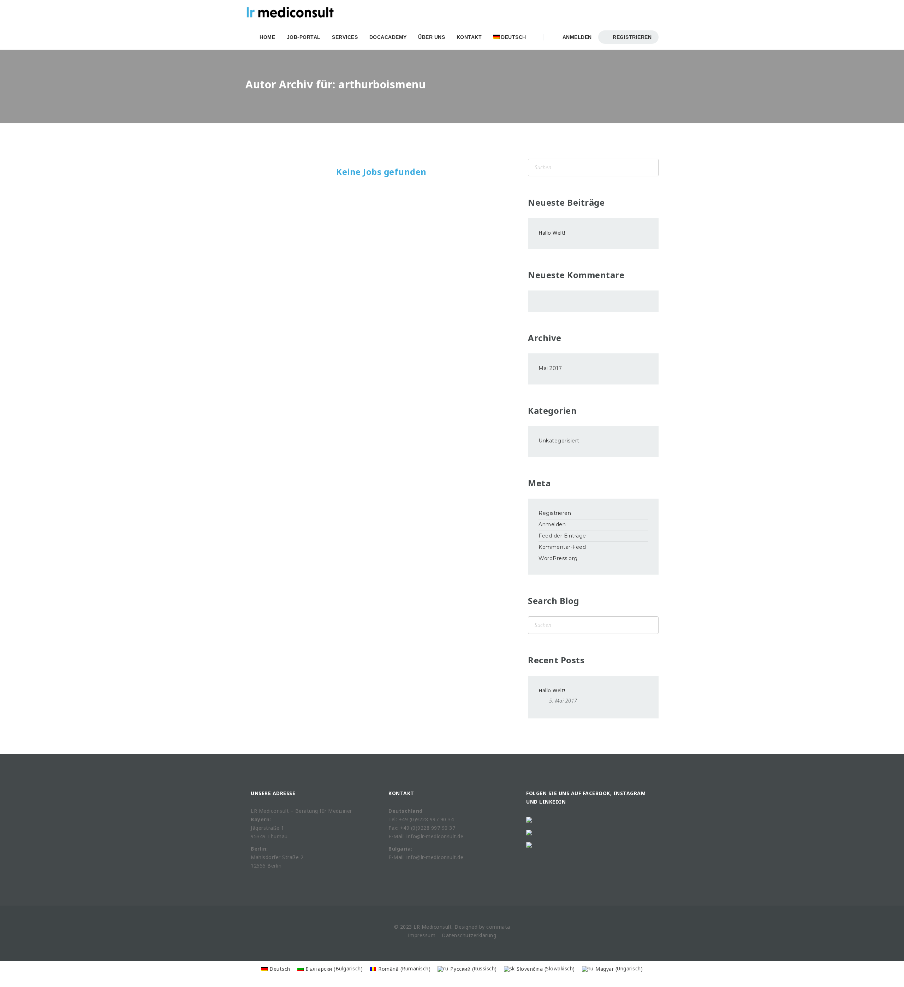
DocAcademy (388, 37)
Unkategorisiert (559, 440)
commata (498, 926)
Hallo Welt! (552, 232)
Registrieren (631, 37)
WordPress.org (558, 558)
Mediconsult (437, 926)
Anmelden (576, 37)
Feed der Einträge (562, 536)
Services (345, 37)
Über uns (431, 37)
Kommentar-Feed (562, 547)
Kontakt (469, 37)
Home (267, 37)
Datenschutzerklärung (469, 935)
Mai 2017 (550, 368)
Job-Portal (304, 37)
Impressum (422, 935)
